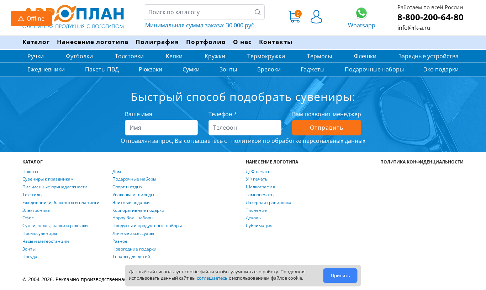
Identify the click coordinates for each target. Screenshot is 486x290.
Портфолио (206, 42)
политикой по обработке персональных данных (297, 141)
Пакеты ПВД (102, 69)
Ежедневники (46, 69)
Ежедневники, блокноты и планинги (61, 202)
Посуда (29, 256)
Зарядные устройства (428, 56)
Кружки (215, 56)
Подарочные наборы (374, 69)
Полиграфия (157, 42)
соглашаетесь (212, 278)
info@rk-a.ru (413, 28)
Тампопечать (260, 195)
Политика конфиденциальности (422, 162)
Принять (340, 275)
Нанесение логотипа (92, 42)
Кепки (174, 56)
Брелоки (269, 69)
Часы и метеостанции (45, 241)
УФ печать (257, 179)
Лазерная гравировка (268, 202)
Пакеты (30, 171)
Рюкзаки (150, 69)
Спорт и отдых (127, 187)
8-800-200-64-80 (430, 17)
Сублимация (259, 226)
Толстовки (129, 56)
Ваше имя (138, 114)
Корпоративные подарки (138, 210)
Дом (116, 171)
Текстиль (32, 195)
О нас (242, 42)
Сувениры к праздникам (48, 179)
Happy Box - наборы (132, 218)
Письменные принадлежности (55, 187)
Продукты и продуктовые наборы (147, 226)
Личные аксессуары (133, 233)
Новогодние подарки (134, 249)
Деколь (253, 218)
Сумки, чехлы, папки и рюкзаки (55, 226)
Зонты (228, 69)
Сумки (191, 69)
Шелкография (260, 187)
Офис (28, 218)
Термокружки (266, 56)
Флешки (365, 56)
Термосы (319, 56)
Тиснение (256, 210)
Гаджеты (312, 69)
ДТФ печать (258, 171)
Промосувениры (39, 233)
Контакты (275, 42)
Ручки (35, 56)
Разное (119, 241)
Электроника (36, 210)
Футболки (79, 56)
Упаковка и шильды (133, 195)
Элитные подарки (131, 202)
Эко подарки (441, 69)
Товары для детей (131, 256)
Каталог (36, 42)
